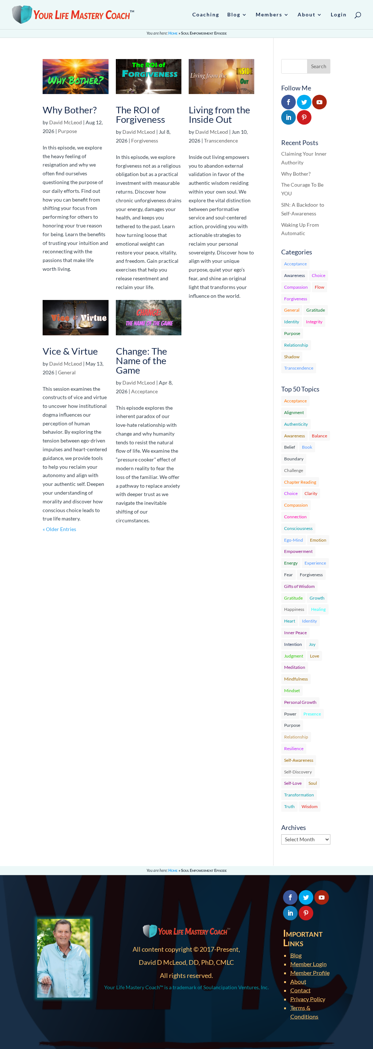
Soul (313, 783)
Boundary (293, 458)
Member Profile (310, 972)
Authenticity (296, 424)
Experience (315, 563)
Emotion (318, 540)
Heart (289, 621)
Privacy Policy (307, 998)
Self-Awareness (298, 760)
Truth (289, 806)
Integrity (314, 321)
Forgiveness (144, 140)
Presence (312, 714)
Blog (296, 955)
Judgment (293, 656)
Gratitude (315, 310)
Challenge (293, 470)
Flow (319, 287)
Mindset (292, 690)
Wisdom (310, 806)
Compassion (296, 287)
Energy (291, 563)
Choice (318, 275)
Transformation (299, 795)
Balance (319, 435)
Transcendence (221, 140)
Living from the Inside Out (219, 114)
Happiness (294, 609)
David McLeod (65, 122)
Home (173, 33)
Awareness (294, 275)
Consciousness (298, 528)
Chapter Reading (300, 482)
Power (290, 714)
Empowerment (298, 551)
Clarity (311, 493)
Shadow (291, 356)
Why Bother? (70, 110)
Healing (318, 609)
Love (314, 656)
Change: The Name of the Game (141, 360)
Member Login (308, 963)
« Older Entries (59, 529)
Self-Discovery (298, 772)
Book (307, 447)
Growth (317, 598)
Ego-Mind (293, 540)
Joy (312, 644)
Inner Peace (295, 632)
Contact (300, 990)
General (67, 372)
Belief (289, 447)
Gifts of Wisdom (299, 586)
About (298, 981)
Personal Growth (300, 702)
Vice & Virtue (70, 351)
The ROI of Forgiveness (140, 114)
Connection (295, 516)
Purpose (67, 131)
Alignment (294, 412)
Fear (288, 574)
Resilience (293, 748)
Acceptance (144, 391)
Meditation (294, 667)
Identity (291, 321)
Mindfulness (296, 679)
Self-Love (293, 783)
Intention (293, 644)
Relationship (296, 345)
